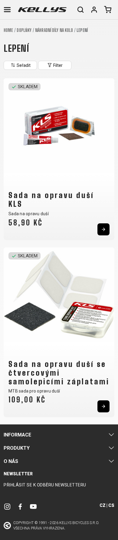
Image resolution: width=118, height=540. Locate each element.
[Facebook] (20, 506)
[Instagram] (7, 506)
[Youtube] (33, 506)
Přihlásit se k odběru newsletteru (45, 485)
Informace (17, 435)
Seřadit (23, 65)
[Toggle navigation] (7, 9)
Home (8, 30)
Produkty (17, 448)
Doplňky (24, 30)
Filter (57, 65)
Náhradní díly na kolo (54, 30)
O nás (11, 461)
